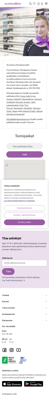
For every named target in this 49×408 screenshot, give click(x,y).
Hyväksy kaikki (24, 222)
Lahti (33, 102)
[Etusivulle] (13, 2)
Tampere (36, 108)
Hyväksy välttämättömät (24, 215)
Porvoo (9, 108)
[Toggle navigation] (46, 3)
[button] (42, 3)
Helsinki (17, 99)
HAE (24, 154)
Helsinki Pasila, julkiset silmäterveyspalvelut (24, 113)
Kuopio (27, 102)
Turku (8, 111)
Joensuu (38, 99)
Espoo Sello (25, 96)
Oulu (21, 105)
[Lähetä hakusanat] (30, 3)
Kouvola (19, 102)
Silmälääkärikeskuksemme (18, 119)
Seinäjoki (28, 108)
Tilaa (8, 271)
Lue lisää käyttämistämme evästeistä (19, 201)
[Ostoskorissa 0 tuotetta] (38, 3)
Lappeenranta (12, 105)
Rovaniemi (18, 108)
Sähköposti (7, 258)
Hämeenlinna (27, 99)
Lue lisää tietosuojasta (12, 280)
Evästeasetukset (24, 208)
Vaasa (14, 111)
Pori (26, 105)
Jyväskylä (10, 102)
